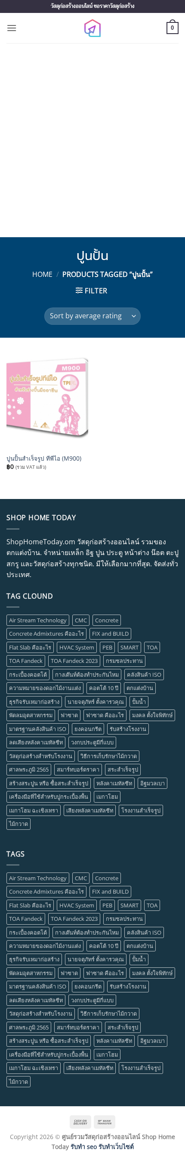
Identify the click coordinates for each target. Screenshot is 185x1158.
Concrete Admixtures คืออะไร (46, 633)
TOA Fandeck (26, 661)
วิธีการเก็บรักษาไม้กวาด (108, 756)
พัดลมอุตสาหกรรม (30, 715)
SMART (129, 647)
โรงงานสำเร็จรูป (140, 810)
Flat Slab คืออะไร (30, 647)
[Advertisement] (92, 140)
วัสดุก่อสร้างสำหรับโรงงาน (40, 756)
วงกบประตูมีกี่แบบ (92, 742)
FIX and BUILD (110, 633)
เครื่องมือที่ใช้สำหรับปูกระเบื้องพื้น (48, 796)
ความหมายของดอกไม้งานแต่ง (45, 688)
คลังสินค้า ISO (144, 674)
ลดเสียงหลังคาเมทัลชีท (36, 742)
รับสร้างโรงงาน (128, 729)
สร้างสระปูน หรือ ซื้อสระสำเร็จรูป (48, 783)
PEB (107, 647)
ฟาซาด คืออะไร (105, 715)
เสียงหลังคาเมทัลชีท (89, 810)
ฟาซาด (69, 715)
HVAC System (76, 647)
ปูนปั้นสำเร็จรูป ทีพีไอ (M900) (43, 458)
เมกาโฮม (107, 796)
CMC (81, 620)
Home (42, 274)
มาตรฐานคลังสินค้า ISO (37, 729)
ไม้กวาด (18, 824)
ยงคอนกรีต (88, 729)
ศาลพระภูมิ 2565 (29, 769)
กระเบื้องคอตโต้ (28, 674)
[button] (11, 27)
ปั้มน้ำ (139, 702)
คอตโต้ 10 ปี (103, 688)
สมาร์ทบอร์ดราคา (78, 769)
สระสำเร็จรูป (123, 769)
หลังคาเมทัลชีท (114, 783)
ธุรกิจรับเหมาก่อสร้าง (34, 702)
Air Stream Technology (38, 620)
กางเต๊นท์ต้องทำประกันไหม (87, 674)
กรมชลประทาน (124, 661)
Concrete (106, 620)
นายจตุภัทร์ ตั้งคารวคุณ (96, 702)
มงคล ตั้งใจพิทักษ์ (152, 715)
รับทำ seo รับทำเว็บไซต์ (102, 1146)
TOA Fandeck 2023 (74, 661)
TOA (152, 647)
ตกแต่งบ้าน (139, 688)
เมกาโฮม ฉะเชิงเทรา (33, 810)
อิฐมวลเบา (152, 783)
